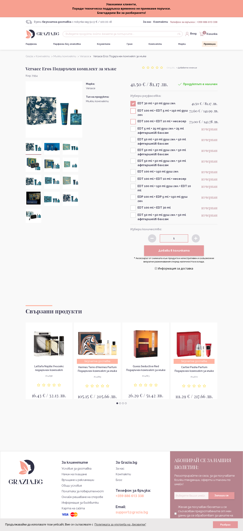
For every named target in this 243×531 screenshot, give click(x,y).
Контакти (160, 21)
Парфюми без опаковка (67, 44)
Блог (119, 480)
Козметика (103, 44)
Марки (182, 44)
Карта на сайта (73, 508)
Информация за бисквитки (80, 502)
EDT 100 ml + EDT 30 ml (154, 207)
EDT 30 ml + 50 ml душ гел (156, 103)
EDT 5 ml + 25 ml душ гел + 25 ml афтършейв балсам (161, 130)
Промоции (210, 44)
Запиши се (221, 495)
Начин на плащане (74, 474)
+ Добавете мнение (186, 67)
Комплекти (155, 44)
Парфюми (31, 44)
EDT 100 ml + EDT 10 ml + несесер (162, 121)
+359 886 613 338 (207, 22)
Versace (90, 88)
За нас (147, 21)
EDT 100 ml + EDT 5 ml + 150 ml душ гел (163, 113)
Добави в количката (174, 250)
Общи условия (72, 485)
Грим (129, 44)
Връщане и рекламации (78, 480)
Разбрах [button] (225, 524)
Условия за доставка (76, 468)
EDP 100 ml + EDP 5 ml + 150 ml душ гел (162, 199)
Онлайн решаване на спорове (82, 497)
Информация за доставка (175, 268)
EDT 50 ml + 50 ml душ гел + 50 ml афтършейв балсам (162, 141)
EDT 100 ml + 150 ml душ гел (158, 171)
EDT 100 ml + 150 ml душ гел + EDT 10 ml (164, 188)
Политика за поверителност (83, 491)
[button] (117, 403)
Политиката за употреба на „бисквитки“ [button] (120, 524)
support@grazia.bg (132, 512)
